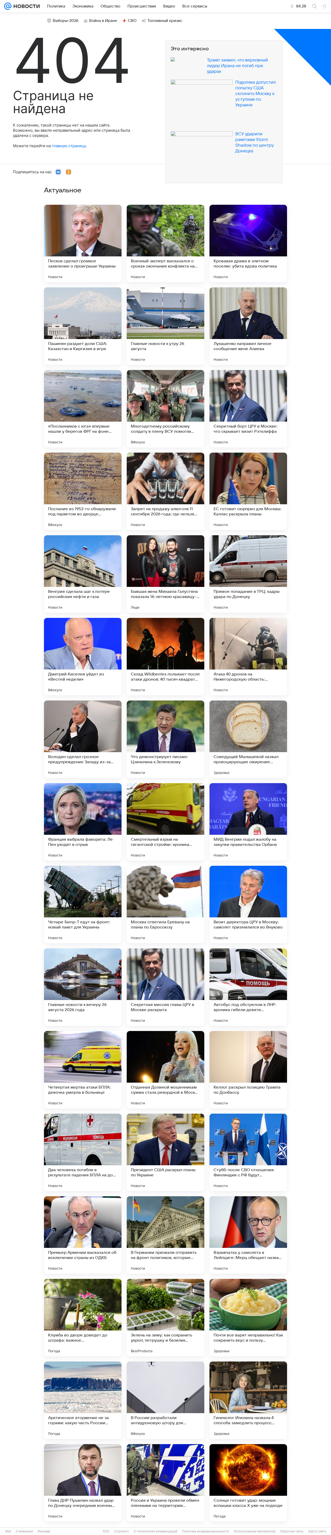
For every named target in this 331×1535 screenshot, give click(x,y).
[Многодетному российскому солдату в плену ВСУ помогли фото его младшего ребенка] (165, 408)
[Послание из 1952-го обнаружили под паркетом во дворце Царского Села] (83, 491)
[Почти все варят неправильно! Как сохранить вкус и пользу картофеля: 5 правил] (248, 1317)
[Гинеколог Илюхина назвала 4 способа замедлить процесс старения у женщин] (248, 1400)
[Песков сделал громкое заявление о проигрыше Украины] (83, 243)
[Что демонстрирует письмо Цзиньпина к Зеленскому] (165, 739)
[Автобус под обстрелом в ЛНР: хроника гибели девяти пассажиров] (248, 987)
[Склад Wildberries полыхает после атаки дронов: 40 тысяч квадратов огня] (165, 656)
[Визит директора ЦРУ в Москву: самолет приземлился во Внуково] (248, 904)
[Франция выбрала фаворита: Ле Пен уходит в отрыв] (83, 822)
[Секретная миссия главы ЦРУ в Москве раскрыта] (165, 987)
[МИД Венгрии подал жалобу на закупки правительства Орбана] (248, 822)
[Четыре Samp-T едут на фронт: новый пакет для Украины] (83, 904)
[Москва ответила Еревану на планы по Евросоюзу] (165, 904)
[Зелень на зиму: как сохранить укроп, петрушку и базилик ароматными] (165, 1317)
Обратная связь (292, 1531)
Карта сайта (317, 1531)
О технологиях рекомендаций (155, 1531)
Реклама (44, 1531)
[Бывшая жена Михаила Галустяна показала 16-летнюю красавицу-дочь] (165, 574)
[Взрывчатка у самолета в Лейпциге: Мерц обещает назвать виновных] (248, 1235)
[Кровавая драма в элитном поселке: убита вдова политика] (248, 243)
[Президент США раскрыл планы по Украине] (165, 1152)
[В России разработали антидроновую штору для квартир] (165, 1400)
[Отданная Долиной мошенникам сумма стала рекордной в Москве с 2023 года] (165, 1069)
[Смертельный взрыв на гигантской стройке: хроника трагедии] (165, 822)
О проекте (121, 1531)
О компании (24, 1531)
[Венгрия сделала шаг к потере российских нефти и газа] (83, 574)
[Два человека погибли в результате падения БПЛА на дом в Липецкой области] (83, 1152)
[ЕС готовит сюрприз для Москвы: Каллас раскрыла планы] (248, 491)
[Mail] (7, 6)
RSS (106, 1531)
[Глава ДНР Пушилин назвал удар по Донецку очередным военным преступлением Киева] (83, 1483)
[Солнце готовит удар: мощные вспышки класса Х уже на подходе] (248, 1483)
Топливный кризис (165, 21)
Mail (8, 1531)
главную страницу (69, 145)
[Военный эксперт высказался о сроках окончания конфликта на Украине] (165, 243)
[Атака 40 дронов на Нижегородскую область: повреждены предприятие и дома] (248, 656)
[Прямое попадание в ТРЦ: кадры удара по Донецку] (248, 574)
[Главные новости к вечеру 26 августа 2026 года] (83, 987)
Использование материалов (254, 1531)
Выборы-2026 (65, 21)
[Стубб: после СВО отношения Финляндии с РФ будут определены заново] (248, 1152)
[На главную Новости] (25, 6)
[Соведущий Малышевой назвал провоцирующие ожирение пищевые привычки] (248, 739)
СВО (132, 21)
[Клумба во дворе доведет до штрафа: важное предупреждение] (83, 1317)
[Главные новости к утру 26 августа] (165, 326)
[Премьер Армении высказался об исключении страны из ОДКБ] (83, 1235)
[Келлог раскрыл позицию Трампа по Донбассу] (248, 1069)
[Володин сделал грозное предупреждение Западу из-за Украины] (83, 739)
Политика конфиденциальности (205, 1531)
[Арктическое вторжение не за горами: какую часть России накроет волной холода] (83, 1400)
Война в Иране (103, 21)
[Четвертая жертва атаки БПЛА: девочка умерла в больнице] (83, 1069)
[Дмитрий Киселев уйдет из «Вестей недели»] (83, 656)
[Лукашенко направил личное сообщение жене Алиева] (248, 326)
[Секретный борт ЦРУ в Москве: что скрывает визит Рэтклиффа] (248, 408)
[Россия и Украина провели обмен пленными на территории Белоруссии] (165, 1483)
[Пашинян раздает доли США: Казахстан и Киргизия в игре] (83, 326)
